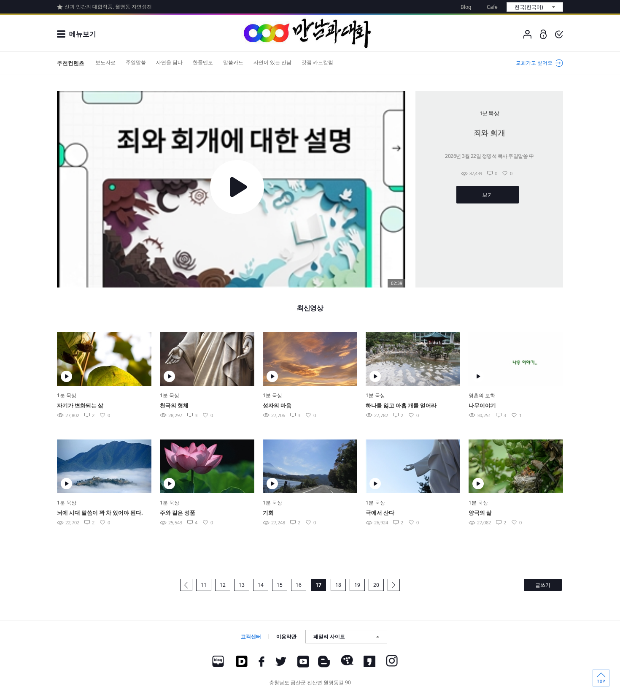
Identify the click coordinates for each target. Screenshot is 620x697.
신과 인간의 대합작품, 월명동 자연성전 (108, 6)
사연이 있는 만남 (272, 62)
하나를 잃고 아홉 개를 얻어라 (401, 405)
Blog (466, 7)
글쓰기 (542, 585)
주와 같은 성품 (177, 512)
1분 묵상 (66, 395)
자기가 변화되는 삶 (80, 405)
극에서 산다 (380, 512)
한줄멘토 (203, 62)
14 (261, 585)
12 (223, 585)
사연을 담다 (169, 62)
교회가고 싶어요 (534, 62)
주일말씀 (136, 62)
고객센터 (251, 636)
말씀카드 (233, 62)
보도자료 (105, 62)
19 (357, 585)
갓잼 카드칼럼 (317, 62)
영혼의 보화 (482, 395)
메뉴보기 (82, 34)
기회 (268, 512)
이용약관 (286, 636)
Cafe (492, 7)
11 (204, 585)
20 (376, 585)
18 (338, 585)
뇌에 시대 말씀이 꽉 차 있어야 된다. (100, 512)
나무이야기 (482, 405)
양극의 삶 (480, 512)
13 (242, 585)
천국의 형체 (174, 405)
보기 (487, 194)
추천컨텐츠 (70, 63)
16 (299, 585)
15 (280, 585)
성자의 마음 (277, 405)
